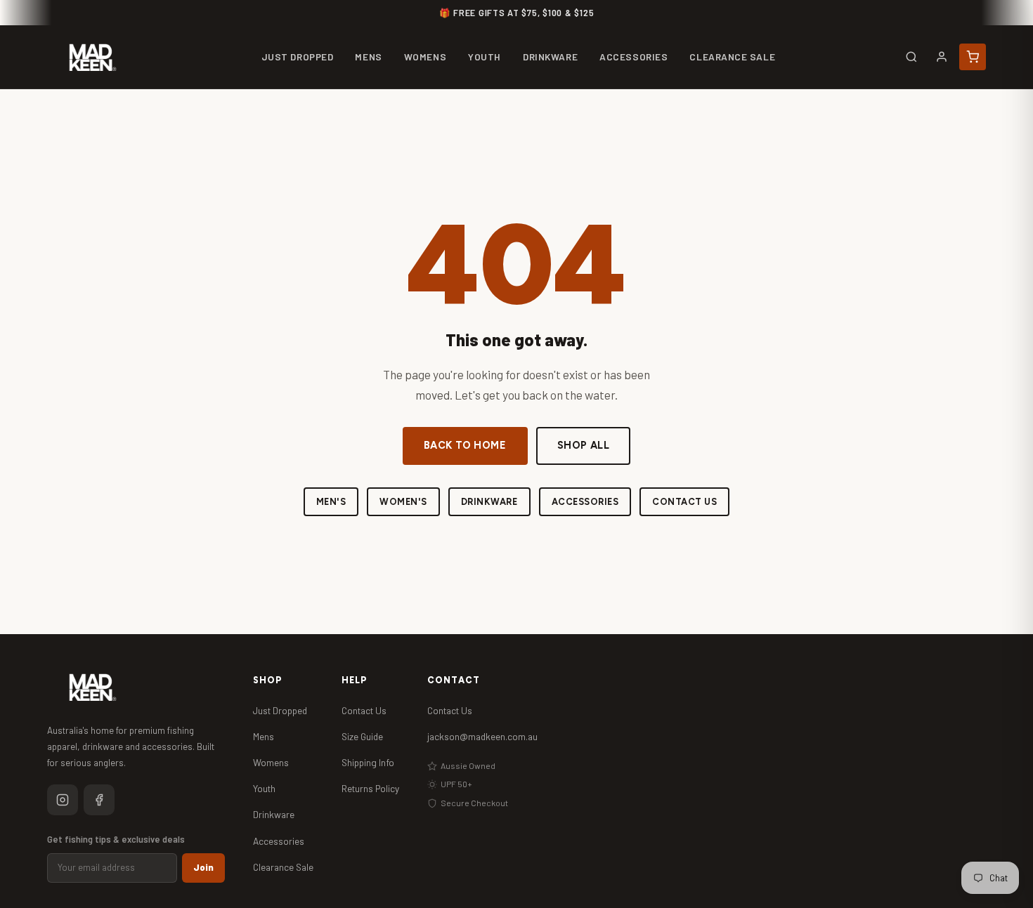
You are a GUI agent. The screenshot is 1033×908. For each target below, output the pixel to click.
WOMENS (425, 56)
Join (203, 867)
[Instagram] (62, 799)
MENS (368, 56)
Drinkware (489, 501)
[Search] (911, 57)
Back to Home (465, 445)
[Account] (941, 57)
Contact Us (684, 501)
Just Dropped (280, 710)
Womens (271, 762)
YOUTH (484, 56)
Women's (403, 501)
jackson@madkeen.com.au (482, 736)
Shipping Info (368, 762)
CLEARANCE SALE (732, 56)
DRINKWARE (550, 56)
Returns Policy (370, 788)
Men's (331, 501)
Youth (264, 788)
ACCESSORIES (633, 56)
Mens (263, 736)
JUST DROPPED (297, 56)
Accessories (585, 501)
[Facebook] (99, 799)
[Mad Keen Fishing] (92, 57)
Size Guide (362, 736)
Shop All (583, 445)
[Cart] (972, 57)
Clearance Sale (283, 867)
